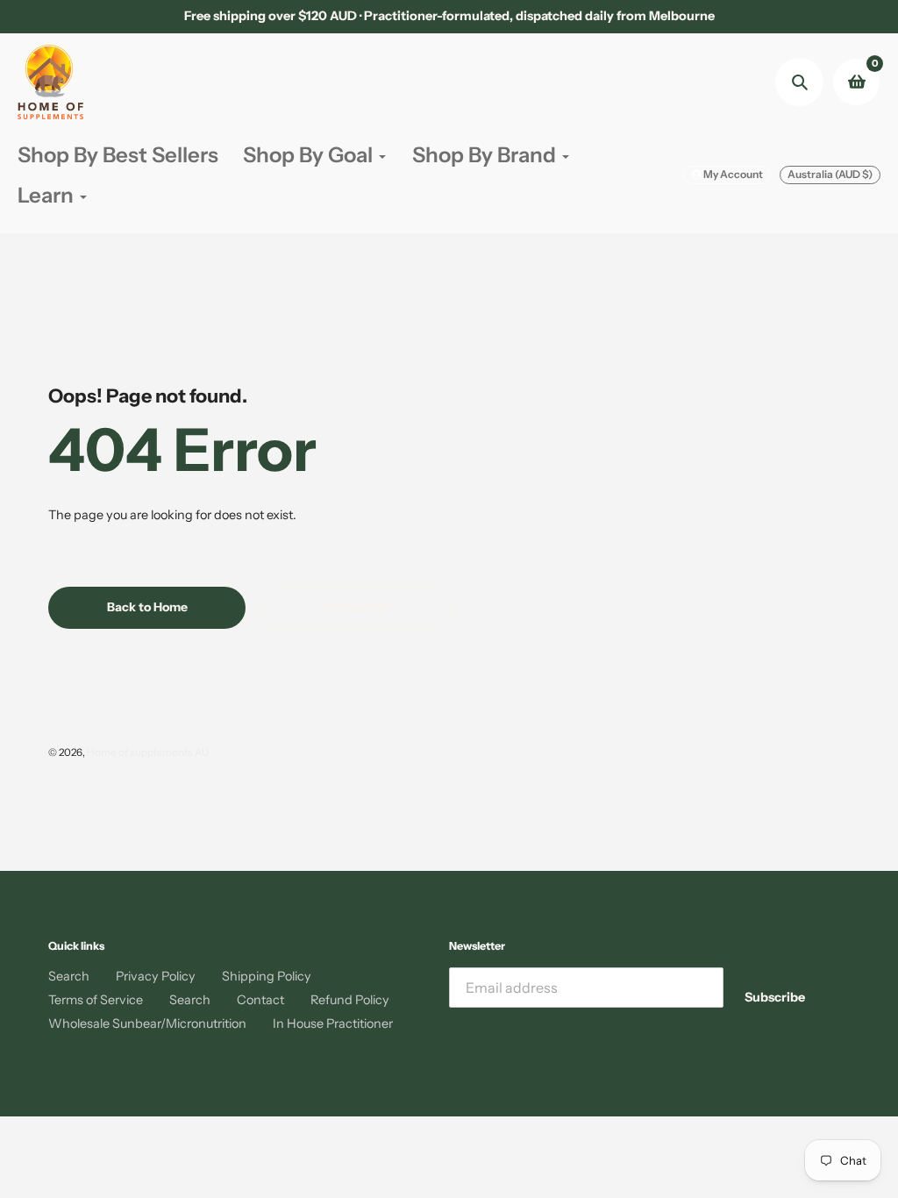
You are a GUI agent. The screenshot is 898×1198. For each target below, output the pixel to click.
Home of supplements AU (148, 752)
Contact (260, 1000)
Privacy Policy (156, 976)
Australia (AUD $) (830, 174)
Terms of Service (95, 1000)
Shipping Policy (266, 976)
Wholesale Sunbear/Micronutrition (147, 1023)
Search (68, 976)
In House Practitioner (333, 1023)
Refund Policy (349, 1000)
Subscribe (775, 997)
